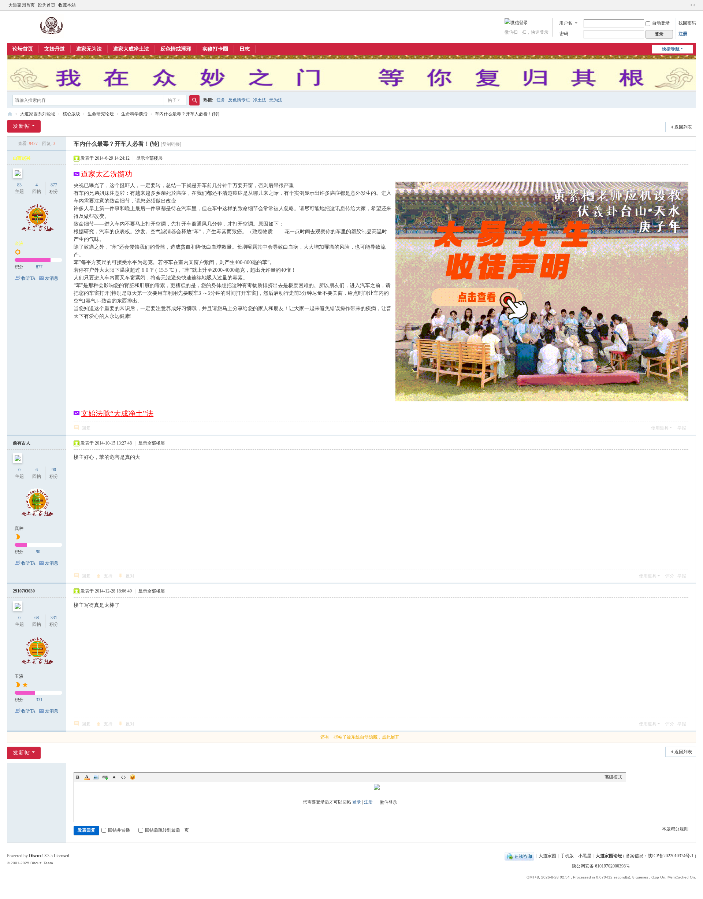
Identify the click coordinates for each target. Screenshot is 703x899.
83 (19, 184)
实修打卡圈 (215, 49)
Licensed (61, 855)
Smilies (132, 777)
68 (36, 617)
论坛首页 (22, 49)
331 (54, 617)
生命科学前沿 (134, 113)
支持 (108, 576)
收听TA (28, 278)
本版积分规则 (675, 829)
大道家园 (547, 855)
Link (105, 777)
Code (123, 777)
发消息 (51, 278)
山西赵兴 (21, 158)
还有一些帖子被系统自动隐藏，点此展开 (359, 737)
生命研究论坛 (101, 113)
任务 (220, 100)
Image (96, 777)
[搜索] (194, 100)
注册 (682, 33)
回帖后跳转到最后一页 (167, 830)
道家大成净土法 (131, 49)
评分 (669, 576)
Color (86, 777)
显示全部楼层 (149, 158)
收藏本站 (67, 5)
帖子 (172, 100)
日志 (244, 49)
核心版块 (71, 113)
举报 (681, 428)
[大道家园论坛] (52, 25)
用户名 (565, 23)
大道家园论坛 (10, 114)
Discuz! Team (41, 863)
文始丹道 (54, 49)
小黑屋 (584, 855)
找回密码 (687, 23)
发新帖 (21, 126)
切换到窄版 (692, 5)
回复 (86, 428)
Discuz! (36, 855)
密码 (563, 33)
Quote (114, 777)
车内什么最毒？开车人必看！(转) (187, 113)
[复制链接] (171, 144)
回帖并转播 (119, 830)
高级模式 (613, 777)
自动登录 (661, 23)
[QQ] (519, 855)
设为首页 (46, 5)
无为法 (275, 100)
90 (54, 469)
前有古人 (21, 443)
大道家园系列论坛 (37, 113)
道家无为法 (89, 49)
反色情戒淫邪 (175, 49)
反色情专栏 (239, 100)
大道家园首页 (21, 5)
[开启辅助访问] (686, 5)
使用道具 (660, 428)
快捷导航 (671, 49)
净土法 (259, 100)
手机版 (567, 855)
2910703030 (24, 591)
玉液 (19, 676)
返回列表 (683, 127)
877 (54, 184)
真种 (19, 528)
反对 (130, 576)
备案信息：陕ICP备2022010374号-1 (660, 855)
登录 (356, 802)
